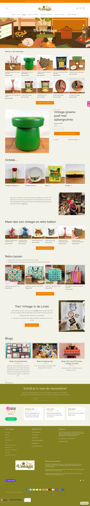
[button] (6, 8)
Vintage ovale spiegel (58, 95)
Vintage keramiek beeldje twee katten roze (11, 241)
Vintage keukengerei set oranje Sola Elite (12, 73)
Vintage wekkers (32, 325)
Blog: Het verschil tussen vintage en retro (71, 362)
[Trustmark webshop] (15, 500)
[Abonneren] (56, 399)
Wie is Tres (8, 432)
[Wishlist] (80, 8)
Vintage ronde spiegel (74, 95)
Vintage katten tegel (50, 240)
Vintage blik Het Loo (42, 95)
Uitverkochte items (63, 441)
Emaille (67, 185)
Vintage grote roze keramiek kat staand (12, 96)
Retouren (7, 452)
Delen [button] (56, 139)
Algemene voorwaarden (11, 449)
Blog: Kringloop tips (45, 361)
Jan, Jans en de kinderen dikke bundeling (60, 73)
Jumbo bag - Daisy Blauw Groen (52, 286)
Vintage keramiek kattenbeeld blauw (23, 241)
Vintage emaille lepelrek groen (76, 72)
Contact (7, 437)
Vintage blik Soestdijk (26, 95)
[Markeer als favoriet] (19, 56)
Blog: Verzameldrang (18, 361)
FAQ (6, 442)
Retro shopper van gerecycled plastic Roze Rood (74, 287)
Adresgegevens (9, 440)
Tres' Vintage (11, 492)
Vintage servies (30, 185)
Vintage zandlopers (11, 185)
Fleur (47, 185)
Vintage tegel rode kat (37, 240)
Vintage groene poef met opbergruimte (27, 73)
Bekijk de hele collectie (45, 102)
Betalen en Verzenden (10, 445)
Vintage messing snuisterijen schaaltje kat (44, 73)
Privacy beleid (8, 447)
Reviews (7, 435)
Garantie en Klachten (10, 454)
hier (22, 315)
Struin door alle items (45, 36)
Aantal (55, 125)
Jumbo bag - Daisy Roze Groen (12, 286)
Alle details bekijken (73, 139)
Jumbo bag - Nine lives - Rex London (34, 286)
